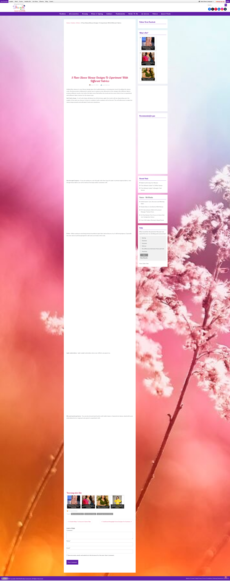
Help (196, 578)
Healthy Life (28, 1)
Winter (144, 246)
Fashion (62, 14)
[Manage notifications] (225, 577)
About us (188, 578)
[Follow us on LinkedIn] (219, 9)
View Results (144, 258)
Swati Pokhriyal (106, 85)
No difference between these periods (153, 248)
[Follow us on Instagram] (222, 9)
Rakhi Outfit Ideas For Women (149, 183)
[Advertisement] (115, 6)
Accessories (74, 14)
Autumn (144, 243)
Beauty (85, 14)
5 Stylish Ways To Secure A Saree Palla (80, 521)
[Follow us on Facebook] (209, 9)
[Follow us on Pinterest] (215, 9)
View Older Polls (144, 263)
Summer (144, 240)
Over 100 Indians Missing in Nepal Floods (152, 220)
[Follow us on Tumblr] (225, 9)
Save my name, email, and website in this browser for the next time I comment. (91, 555)
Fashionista (120, 14)
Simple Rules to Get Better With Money (152, 207)
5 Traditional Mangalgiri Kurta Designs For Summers (116, 521)
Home (68, 23)
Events (51, 1)
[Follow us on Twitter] (212, 9)
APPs (227, 1)
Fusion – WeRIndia (146, 197)
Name (68, 541)
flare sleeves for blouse (77, 514)
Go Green (145, 14)
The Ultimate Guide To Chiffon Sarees (151, 185)
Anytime (144, 251)
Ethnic (78, 23)
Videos (155, 14)
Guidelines (209, 578)
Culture (109, 14)
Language (206, 1)
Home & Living (97, 14)
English (11, 1)
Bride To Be (133, 14)
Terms (204, 578)
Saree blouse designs (90, 514)
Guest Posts (166, 14)
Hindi (16, 1)
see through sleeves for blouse (105, 514)
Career (193, 578)
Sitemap (215, 578)
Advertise (220, 578)
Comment (69, 530)
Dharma (41, 1)
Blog (46, 1)
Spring (144, 238)
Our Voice (35, 1)
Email (68, 548)
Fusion (21, 1)
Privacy (200, 578)
